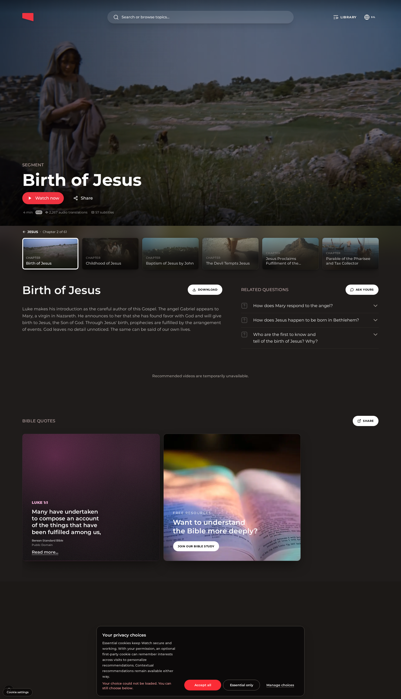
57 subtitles (104, 212)
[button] (362, 289)
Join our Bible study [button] (196, 546)
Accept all (202, 685)
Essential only (241, 685)
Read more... (45, 552)
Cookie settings (18, 692)
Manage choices (280, 685)
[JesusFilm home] (27, 17)
